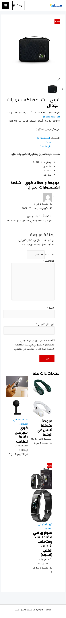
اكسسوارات (43, 138)
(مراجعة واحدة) (51, 116)
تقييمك (49, 254)
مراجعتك (48, 261)
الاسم (50, 308)
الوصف (48, 142)
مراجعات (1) (46, 146)
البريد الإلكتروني (45, 324)
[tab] (29, 142)
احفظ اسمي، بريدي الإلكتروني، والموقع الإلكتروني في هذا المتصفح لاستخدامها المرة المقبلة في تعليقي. (34, 344)
